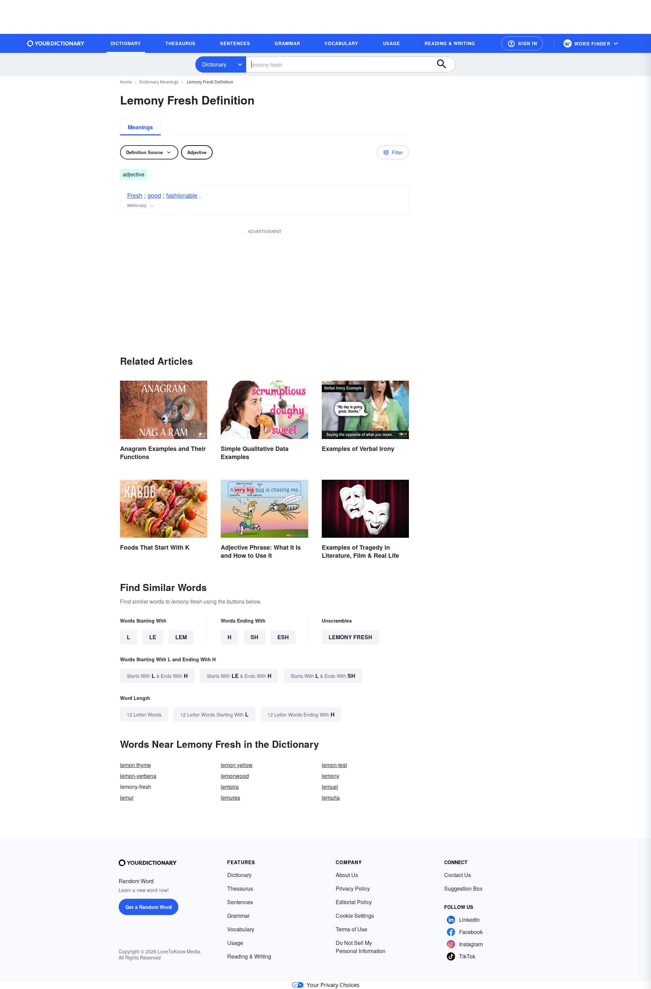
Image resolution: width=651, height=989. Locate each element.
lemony (330, 776)
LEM (181, 637)
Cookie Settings (355, 915)
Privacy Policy (353, 888)
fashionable (181, 195)
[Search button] (445, 64)
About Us (347, 875)
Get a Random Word (148, 907)
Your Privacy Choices (333, 985)
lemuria (331, 797)
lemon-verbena (138, 776)
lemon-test (334, 765)
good (154, 195)
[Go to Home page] (56, 43)
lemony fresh (350, 637)
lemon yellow (237, 765)
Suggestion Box (463, 888)
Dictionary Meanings (158, 82)
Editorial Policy (354, 902)
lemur (127, 797)
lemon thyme (135, 765)
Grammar (238, 915)
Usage (235, 943)
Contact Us (457, 875)
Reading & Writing (249, 956)
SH (254, 637)
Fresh (134, 195)
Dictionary (214, 64)
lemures (230, 797)
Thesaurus (240, 888)
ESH (283, 637)
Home (126, 82)
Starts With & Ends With (157, 676)
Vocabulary (240, 929)
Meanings (140, 127)
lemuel (330, 787)
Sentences (240, 902)
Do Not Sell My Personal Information (361, 947)
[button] (522, 43)
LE (152, 637)
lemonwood (235, 776)
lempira (230, 787)
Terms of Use (351, 929)
